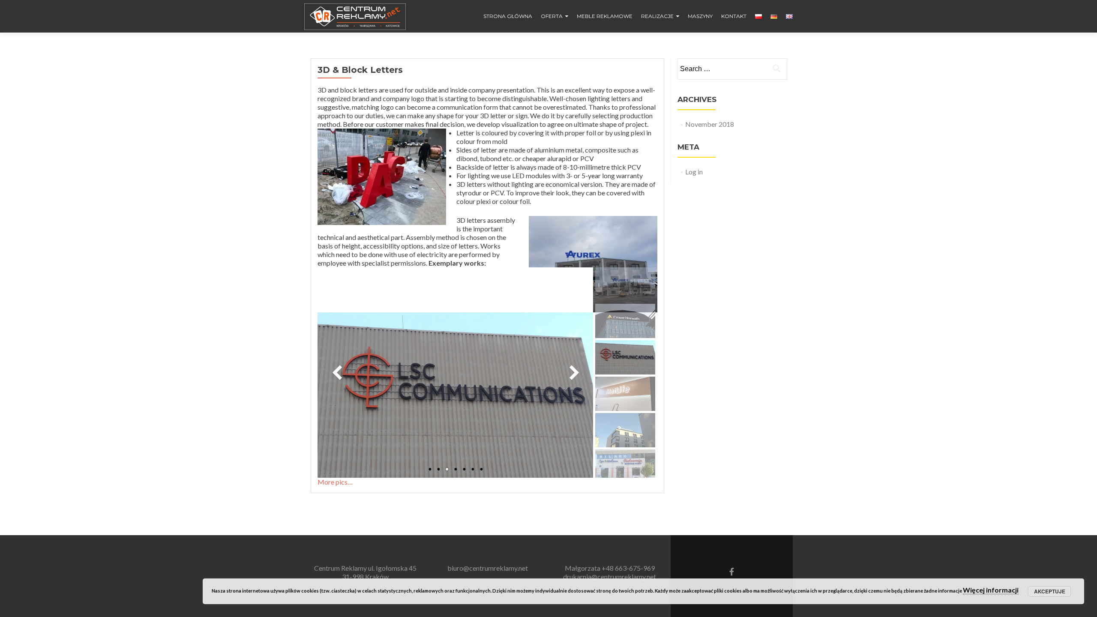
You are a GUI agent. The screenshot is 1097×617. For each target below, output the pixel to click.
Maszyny (700, 16)
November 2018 (709, 124)
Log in (694, 172)
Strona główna (507, 16)
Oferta (552, 16)
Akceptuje (1049, 591)
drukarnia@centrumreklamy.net (609, 576)
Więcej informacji (991, 590)
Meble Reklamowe (604, 16)
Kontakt (733, 16)
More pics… (335, 482)
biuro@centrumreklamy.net (487, 568)
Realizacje (657, 16)
